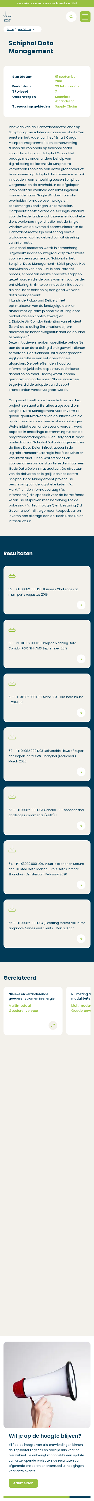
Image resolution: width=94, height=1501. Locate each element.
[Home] (7, 16)
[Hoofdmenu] (85, 16)
